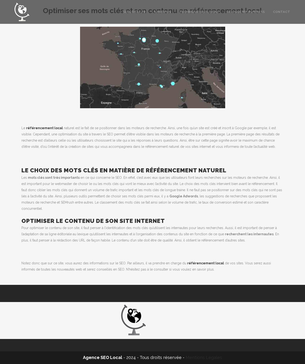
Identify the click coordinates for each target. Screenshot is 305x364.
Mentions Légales (204, 357)
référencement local (44, 128)
